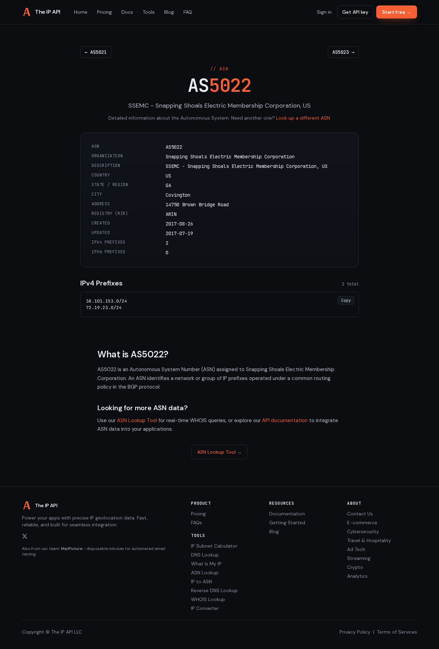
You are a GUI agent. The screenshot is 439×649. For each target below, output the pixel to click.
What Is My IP (206, 564)
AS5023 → (343, 52)
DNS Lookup (205, 555)
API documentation (285, 420)
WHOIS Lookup (208, 599)
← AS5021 (96, 52)
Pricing (104, 12)
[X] (24, 536)
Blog (169, 12)
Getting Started (287, 522)
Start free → (396, 12)
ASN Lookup (204, 573)
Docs (127, 12)
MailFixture (71, 548)
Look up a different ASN (303, 118)
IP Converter (205, 608)
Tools (149, 12)
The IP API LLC (66, 632)
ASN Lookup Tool (137, 420)
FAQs (196, 522)
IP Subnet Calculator (214, 546)
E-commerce (362, 522)
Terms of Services (397, 632)
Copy (346, 300)
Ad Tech (356, 549)
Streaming (358, 558)
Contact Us (360, 514)
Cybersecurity (363, 531)
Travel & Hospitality (369, 540)
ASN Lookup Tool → (219, 452)
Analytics (357, 576)
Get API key (355, 12)
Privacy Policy (355, 632)
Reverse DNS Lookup (214, 590)
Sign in (324, 12)
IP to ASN (201, 581)
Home (80, 12)
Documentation (287, 514)
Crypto (355, 567)
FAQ (187, 12)
